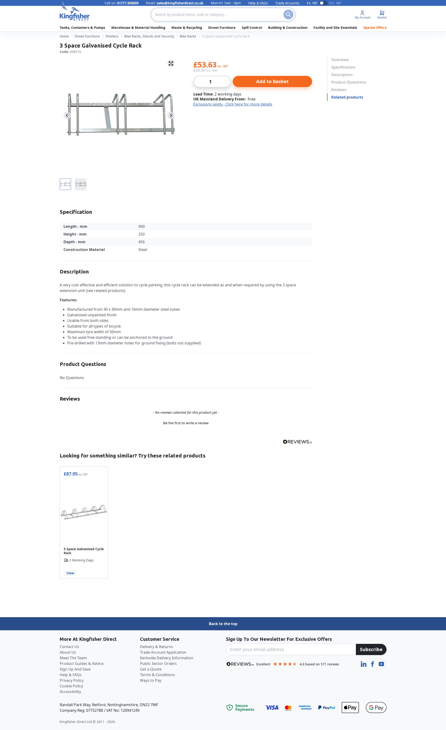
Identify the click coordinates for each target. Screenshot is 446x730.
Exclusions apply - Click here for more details (232, 104)
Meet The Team (73, 657)
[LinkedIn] (364, 663)
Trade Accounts (287, 3)
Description (342, 74)
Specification (343, 67)
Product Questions (348, 82)
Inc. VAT (335, 3)
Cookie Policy (71, 686)
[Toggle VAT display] (323, 3)
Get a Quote (151, 669)
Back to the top (223, 623)
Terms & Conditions (157, 674)
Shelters (112, 36)
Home (64, 36)
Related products (347, 97)
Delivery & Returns (156, 646)
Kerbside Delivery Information (166, 657)
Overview (340, 59)
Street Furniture (222, 27)
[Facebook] (373, 663)
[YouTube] (381, 663)
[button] (186, 422)
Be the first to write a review (186, 422)
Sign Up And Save (75, 669)
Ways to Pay (150, 680)
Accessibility (70, 691)
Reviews (338, 89)
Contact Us (69, 646)
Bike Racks (188, 36)
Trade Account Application (163, 652)
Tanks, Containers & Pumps (82, 27)
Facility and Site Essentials (335, 27)
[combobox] (223, 14)
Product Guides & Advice (81, 663)
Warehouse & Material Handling (138, 27)
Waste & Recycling (186, 27)
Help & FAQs (258, 3)
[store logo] (75, 11)
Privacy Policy (72, 680)
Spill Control (252, 27)
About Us (68, 652)
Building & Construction (287, 27)
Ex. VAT (312, 3)
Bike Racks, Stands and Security (149, 36)
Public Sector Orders (158, 663)
